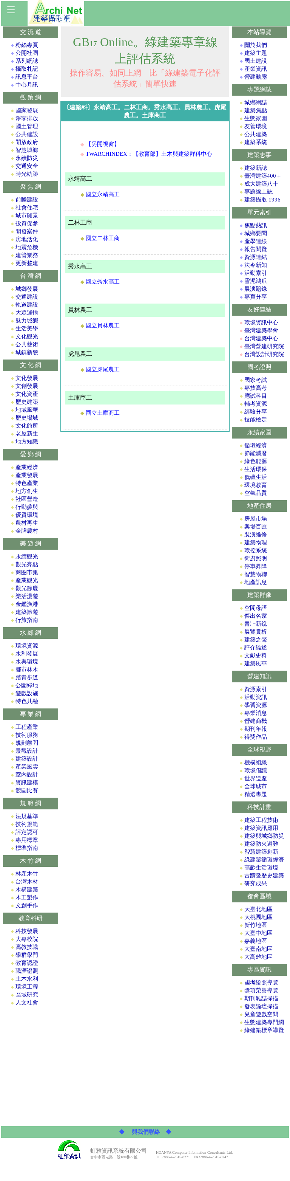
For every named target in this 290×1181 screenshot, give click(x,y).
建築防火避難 (261, 844)
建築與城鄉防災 (264, 836)
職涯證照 (26, 971)
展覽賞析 (255, 632)
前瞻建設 (26, 200)
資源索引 (255, 689)
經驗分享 (255, 412)
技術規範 (26, 824)
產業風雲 (26, 767)
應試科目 (255, 396)
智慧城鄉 (26, 150)
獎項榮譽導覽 (261, 990)
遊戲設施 (26, 693)
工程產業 (26, 727)
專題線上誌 (258, 192)
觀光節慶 (26, 588)
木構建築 (26, 890)
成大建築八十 (261, 184)
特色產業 (26, 483)
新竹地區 (255, 925)
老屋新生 (26, 434)
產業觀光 (26, 580)
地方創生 (26, 491)
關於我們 (255, 45)
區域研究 (26, 995)
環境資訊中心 (261, 322)
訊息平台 (26, 77)
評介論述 (255, 648)
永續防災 (26, 158)
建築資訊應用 (261, 828)
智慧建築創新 (261, 852)
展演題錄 (255, 289)
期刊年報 (255, 729)
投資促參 (26, 223)
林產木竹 (26, 874)
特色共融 (26, 701)
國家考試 (255, 380)
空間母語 (255, 608)
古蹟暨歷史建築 (264, 876)
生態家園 (255, 118)
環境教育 (255, 485)
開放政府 (26, 142)
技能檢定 (255, 420)
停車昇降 (255, 566)
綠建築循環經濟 (264, 860)
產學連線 (255, 241)
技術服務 (26, 735)
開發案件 (26, 231)
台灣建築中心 (261, 338)
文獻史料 (255, 655)
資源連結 (255, 257)
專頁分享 (255, 297)
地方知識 (26, 442)
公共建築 (255, 134)
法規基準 (26, 816)
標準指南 (26, 848)
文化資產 (26, 394)
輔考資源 (255, 404)
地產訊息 (255, 582)
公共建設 (26, 134)
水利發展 (26, 654)
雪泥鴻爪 (255, 281)
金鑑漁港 (26, 604)
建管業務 (26, 255)
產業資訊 (255, 69)
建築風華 (255, 663)
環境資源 (26, 646)
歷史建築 (26, 402)
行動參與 (26, 507)
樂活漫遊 (26, 596)
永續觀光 (26, 556)
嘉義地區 (255, 941)
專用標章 (26, 840)
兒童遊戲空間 (261, 1014)
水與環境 (26, 662)
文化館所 (26, 426)
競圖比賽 (26, 790)
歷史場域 (26, 418)
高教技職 (26, 947)
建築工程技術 (261, 820)
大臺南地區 (258, 949)
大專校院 (26, 939)
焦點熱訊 (255, 225)
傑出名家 (255, 616)
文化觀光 (26, 336)
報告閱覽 (255, 249)
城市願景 (26, 215)
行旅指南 (26, 620)
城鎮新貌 (26, 352)
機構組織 (255, 762)
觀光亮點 (26, 564)
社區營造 (26, 499)
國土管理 (26, 126)
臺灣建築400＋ (263, 176)
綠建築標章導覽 (264, 1030)
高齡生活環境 (261, 868)
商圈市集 (26, 572)
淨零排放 (26, 118)
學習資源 (255, 705)
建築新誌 (255, 168)
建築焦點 (255, 110)
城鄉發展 (26, 289)
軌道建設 (26, 305)
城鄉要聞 (255, 233)
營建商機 (255, 721)
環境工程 (26, 987)
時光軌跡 (26, 174)
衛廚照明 (255, 558)
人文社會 (26, 1003)
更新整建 (26, 263)
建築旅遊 (26, 612)
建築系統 (255, 142)
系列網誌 (26, 61)
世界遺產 (255, 778)
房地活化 (26, 239)
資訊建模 (26, 783)
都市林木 (26, 669)
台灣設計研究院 (264, 354)
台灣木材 (26, 882)
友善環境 (255, 126)
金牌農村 (26, 531)
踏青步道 (26, 677)
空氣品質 (255, 493)
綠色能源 (255, 461)
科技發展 (26, 931)
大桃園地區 (258, 917)
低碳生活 (255, 477)
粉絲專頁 (26, 45)
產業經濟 (26, 467)
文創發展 (26, 386)
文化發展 (26, 378)
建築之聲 (255, 640)
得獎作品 (255, 737)
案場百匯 (255, 527)
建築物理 (255, 542)
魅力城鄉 (26, 321)
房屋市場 (255, 519)
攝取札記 (26, 69)
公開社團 (26, 53)
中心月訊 (26, 85)
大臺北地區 (258, 909)
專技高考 (255, 388)
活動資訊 (255, 697)
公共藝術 (26, 344)
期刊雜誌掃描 (261, 998)
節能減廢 (255, 453)
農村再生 (26, 523)
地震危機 (26, 247)
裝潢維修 (255, 535)
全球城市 (255, 786)
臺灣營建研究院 (264, 346)
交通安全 (26, 166)
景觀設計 (26, 751)
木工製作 (26, 897)
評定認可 (26, 832)
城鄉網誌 (255, 102)
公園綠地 (26, 685)
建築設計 (26, 759)
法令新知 (255, 265)
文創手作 (26, 905)
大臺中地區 (258, 933)
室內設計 (26, 775)
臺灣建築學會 (261, 330)
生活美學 (26, 328)
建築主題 (255, 53)
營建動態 (255, 77)
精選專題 (255, 794)
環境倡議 (255, 770)
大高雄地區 (258, 957)
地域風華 (26, 410)
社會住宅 (26, 208)
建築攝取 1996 (262, 200)
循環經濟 (255, 445)
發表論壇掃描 (261, 1006)
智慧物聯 (255, 574)
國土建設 (255, 61)
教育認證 (26, 963)
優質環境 (26, 515)
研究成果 (255, 883)
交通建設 (26, 297)
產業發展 (26, 475)
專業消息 (255, 713)
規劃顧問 (26, 743)
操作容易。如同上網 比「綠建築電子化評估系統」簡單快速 (145, 63)
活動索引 (255, 273)
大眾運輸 (26, 313)
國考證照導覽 (261, 983)
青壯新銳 (255, 624)
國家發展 (26, 110)
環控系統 (255, 550)
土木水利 (26, 979)
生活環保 (255, 469)
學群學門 (26, 955)
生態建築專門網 (264, 1022)
